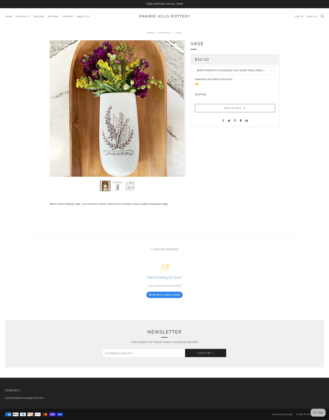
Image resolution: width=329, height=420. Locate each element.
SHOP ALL (165, 33)
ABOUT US (83, 16)
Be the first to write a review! (164, 294)
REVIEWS (53, 16)
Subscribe (204, 353)
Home (9, 16)
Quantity (200, 94)
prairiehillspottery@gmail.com (24, 397)
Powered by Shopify (282, 414)
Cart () (312, 16)
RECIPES (39, 16)
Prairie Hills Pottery (164, 16)
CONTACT (68, 16)
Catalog (21, 16)
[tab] (105, 186)
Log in (299, 16)
